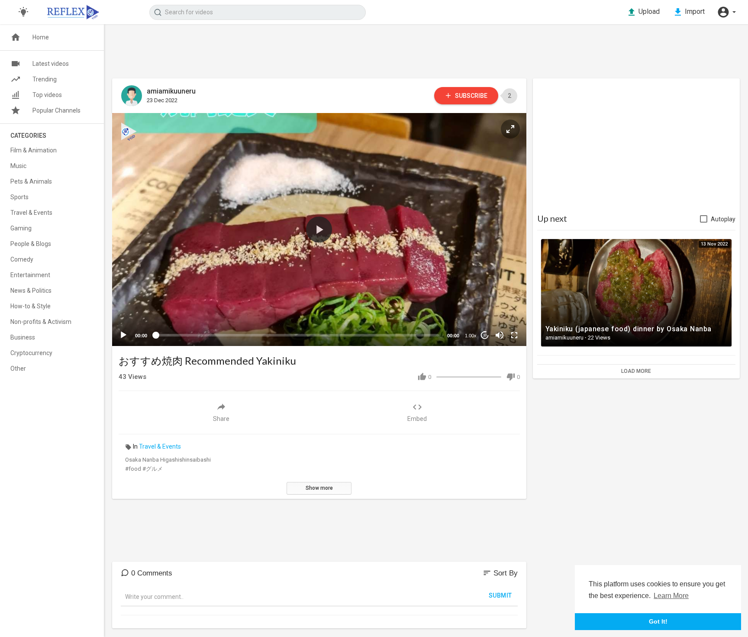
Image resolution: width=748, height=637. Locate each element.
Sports (19, 197)
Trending (44, 79)
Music (18, 165)
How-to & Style (30, 306)
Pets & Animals (31, 181)
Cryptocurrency (31, 352)
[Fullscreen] (514, 335)
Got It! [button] (658, 621)
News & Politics (31, 290)
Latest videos (50, 63)
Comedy (21, 259)
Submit (500, 595)
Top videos (47, 94)
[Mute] (499, 335)
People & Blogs (30, 243)
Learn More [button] (671, 595)
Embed (417, 418)
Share (221, 418)
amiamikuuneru (171, 91)
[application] (319, 229)
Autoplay (723, 219)
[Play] (123, 335)
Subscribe (470, 95)
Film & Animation (33, 150)
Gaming (21, 228)
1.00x (471, 335)
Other (18, 368)
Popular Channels (56, 110)
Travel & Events (160, 446)
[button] (726, 12)
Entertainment (30, 275)
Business (22, 337)
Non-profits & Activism (40, 321)
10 (485, 335)
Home (40, 37)
